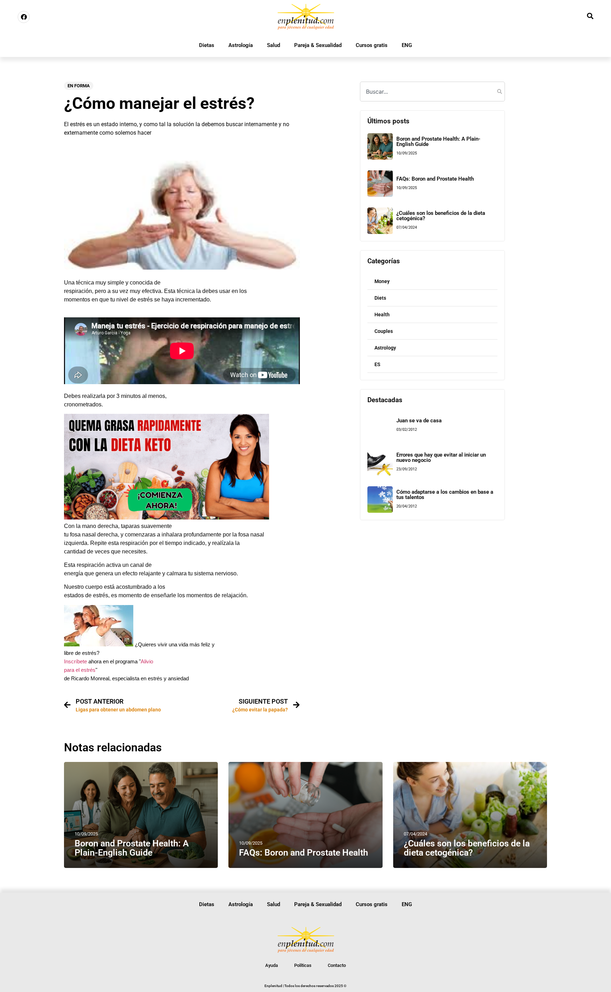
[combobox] (432, 91)
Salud (273, 45)
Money (382, 281)
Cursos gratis (372, 45)
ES (377, 364)
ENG (407, 45)
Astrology (385, 348)
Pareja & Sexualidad (318, 45)
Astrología (240, 45)
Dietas (206, 45)
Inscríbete (75, 661)
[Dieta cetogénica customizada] (166, 517)
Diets (380, 298)
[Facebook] (24, 17)
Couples (383, 331)
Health (382, 314)
